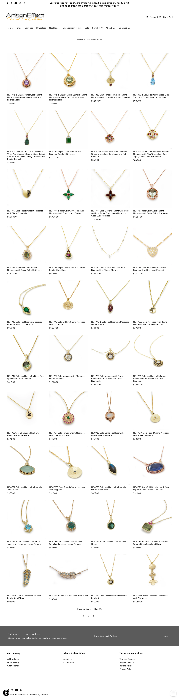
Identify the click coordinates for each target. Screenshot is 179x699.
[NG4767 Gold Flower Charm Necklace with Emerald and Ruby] (68, 410)
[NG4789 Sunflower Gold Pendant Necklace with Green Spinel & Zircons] (26, 245)
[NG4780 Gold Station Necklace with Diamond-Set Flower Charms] (110, 245)
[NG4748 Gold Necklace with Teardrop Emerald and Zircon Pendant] (26, 299)
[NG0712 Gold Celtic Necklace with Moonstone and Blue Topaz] (110, 410)
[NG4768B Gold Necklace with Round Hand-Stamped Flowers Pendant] (152, 299)
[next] (94, 615)
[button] (6, 693)
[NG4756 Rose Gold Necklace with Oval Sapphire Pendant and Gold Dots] (152, 465)
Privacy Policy (126, 669)
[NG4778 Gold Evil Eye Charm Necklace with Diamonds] (68, 299)
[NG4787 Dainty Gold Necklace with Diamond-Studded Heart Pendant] (152, 245)
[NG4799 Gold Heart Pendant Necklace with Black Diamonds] (26, 188)
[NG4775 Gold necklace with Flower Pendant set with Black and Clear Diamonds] (110, 354)
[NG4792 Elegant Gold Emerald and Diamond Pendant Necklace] (68, 129)
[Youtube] (15, 3)
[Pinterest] (11, 3)
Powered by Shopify (38, 694)
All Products (13, 659)
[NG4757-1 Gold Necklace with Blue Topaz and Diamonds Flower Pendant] (26, 519)
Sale (87, 28)
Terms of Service (127, 659)
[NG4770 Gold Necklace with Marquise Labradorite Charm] (110, 465)
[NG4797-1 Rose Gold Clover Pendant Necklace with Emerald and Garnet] (68, 188)
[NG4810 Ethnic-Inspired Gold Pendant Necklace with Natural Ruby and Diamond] (110, 72)
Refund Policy (126, 665)
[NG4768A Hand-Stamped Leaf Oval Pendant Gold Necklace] (26, 410)
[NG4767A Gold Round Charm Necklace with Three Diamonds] (152, 410)
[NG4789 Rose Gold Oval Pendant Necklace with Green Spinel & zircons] (152, 188)
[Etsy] (24, 3)
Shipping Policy (127, 662)
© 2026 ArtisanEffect (17, 694)
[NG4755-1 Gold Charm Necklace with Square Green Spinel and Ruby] (152, 519)
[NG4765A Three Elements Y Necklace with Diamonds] (152, 573)
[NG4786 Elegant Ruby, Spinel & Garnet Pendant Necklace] (68, 245)
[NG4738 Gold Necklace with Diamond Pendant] (110, 573)
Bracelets (41, 28)
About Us (110, 28)
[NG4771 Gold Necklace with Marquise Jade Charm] (26, 465)
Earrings (29, 28)
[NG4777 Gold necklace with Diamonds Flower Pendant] (68, 354)
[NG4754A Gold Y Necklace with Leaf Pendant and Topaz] (26, 573)
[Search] (147, 17)
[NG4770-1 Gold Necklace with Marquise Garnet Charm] (110, 299)
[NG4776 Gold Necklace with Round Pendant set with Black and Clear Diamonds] (152, 354)
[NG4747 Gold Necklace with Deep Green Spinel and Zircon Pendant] (26, 354)
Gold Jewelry (13, 662)
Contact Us (124, 28)
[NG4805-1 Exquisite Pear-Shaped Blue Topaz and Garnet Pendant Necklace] (152, 72)
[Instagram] (20, 3)
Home (10, 28)
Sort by (96, 28)
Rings (18, 28)
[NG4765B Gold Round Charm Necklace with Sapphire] (68, 465)
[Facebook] (7, 3)
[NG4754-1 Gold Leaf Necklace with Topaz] (68, 573)
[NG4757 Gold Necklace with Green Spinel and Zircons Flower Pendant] (68, 519)
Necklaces (54, 28)
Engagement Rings (72, 28)
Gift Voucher (13, 665)
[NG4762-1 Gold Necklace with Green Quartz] (110, 519)
